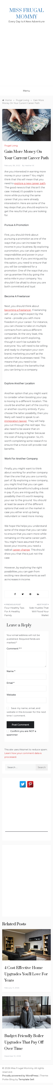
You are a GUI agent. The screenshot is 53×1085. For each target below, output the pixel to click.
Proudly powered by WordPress (20, 1075)
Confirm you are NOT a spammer (21, 733)
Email (10, 683)
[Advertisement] (26, 58)
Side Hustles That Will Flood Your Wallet (39, 611)
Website (11, 694)
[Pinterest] (30, 784)
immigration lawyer (15, 421)
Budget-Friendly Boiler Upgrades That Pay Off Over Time (24, 1042)
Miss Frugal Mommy (26, 13)
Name (11, 671)
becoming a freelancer (17, 310)
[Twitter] (22, 784)
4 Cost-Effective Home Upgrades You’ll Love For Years (26, 974)
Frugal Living (11, 145)
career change (21, 549)
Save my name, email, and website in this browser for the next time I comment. (26, 712)
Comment (13, 648)
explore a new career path (29, 183)
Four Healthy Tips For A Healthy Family (14, 611)
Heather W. (29, 165)
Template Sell (26, 1079)
